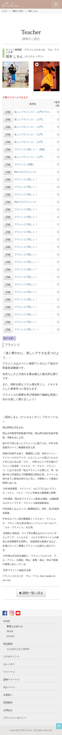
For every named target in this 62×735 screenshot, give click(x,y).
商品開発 (8, 644)
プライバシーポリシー (14, 718)
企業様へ (8, 695)
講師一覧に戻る (32, 593)
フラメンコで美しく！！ (27, 262)
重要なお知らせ (15, 626)
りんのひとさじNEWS (18, 649)
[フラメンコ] (15, 74)
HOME (4, 11)
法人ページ (9, 687)
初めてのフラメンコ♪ (25, 172)
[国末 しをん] (47, 76)
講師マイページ (11, 679)
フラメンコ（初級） (24, 164)
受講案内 (8, 702)
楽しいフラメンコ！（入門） (29, 119)
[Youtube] (18, 613)
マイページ (9, 672)
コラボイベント (11, 656)
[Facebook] (4, 613)
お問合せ (8, 710)
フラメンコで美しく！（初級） (30, 149)
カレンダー (9, 664)
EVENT (10, 636)
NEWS (10, 631)
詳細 (8, 112)
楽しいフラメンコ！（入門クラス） (32, 112)
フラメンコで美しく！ (25, 179)
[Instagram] (11, 613)
